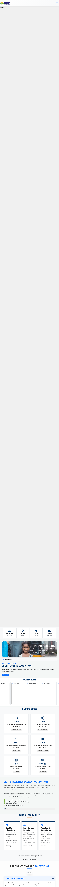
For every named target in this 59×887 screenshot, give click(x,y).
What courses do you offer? (16, 878)
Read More (5, 675)
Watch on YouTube (30, 859)
